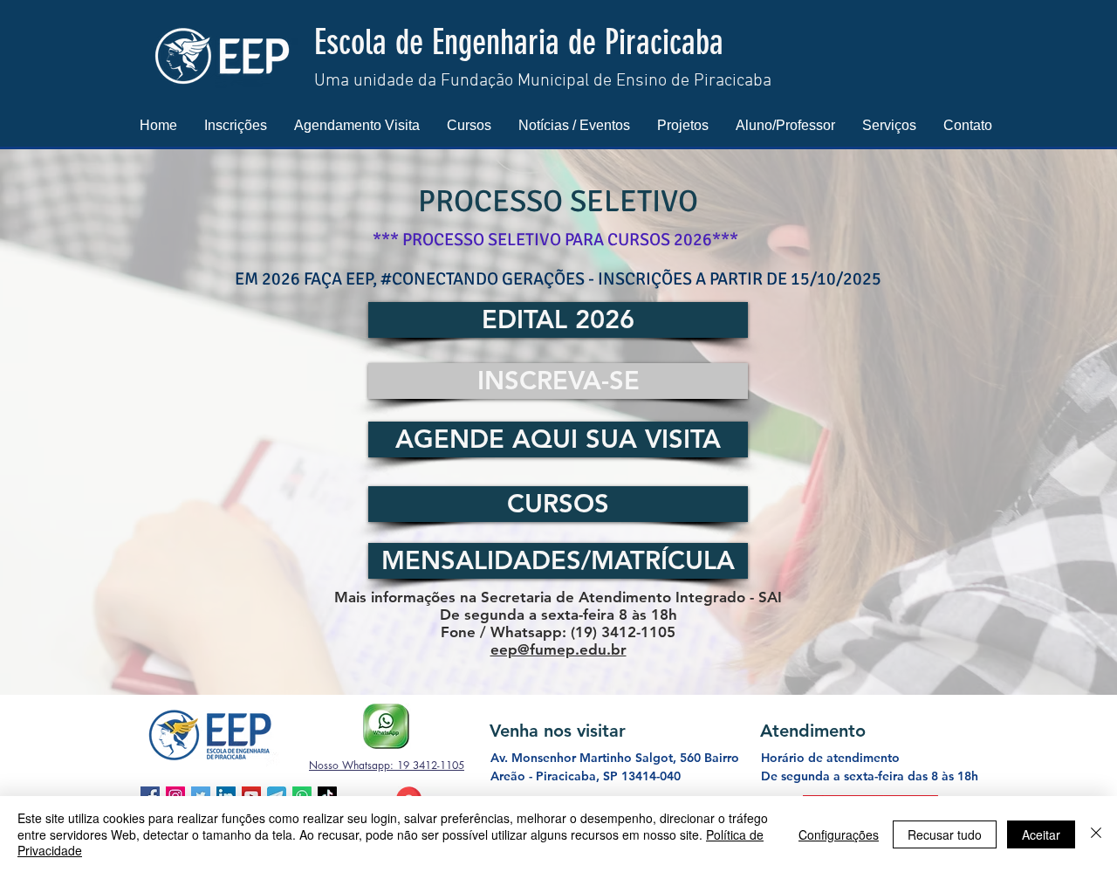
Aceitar (1041, 834)
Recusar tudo (945, 834)
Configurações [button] (838, 834)
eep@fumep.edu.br (558, 649)
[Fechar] (1096, 834)
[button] (235, 125)
